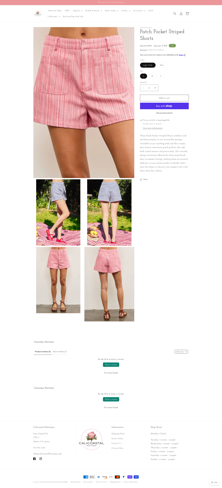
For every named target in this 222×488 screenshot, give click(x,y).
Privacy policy (88, 482)
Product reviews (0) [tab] (43, 352)
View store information (152, 128)
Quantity (143, 82)
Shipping (143, 50)
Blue (163, 66)
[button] (77, 11)
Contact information (130, 482)
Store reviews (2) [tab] (60, 352)
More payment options (164, 113)
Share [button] (145, 179)
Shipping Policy (118, 433)
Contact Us (116, 443)
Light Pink (148, 65)
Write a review (111, 364)
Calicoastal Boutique (46, 482)
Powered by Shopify (61, 482)
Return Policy (117, 438)
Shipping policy (115, 482)
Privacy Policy (117, 448)
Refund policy (76, 482)
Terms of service (101, 482)
